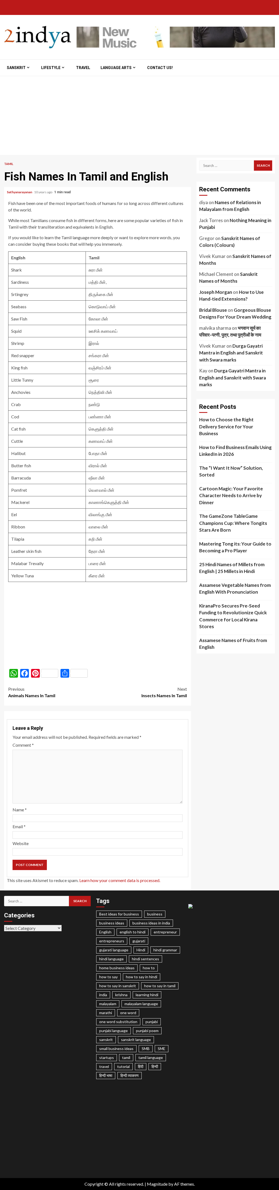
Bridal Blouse (213, 310)
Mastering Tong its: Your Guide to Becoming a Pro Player (235, 547)
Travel (83, 68)
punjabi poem (147, 1030)
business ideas (111, 923)
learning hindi (147, 994)
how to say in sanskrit (117, 985)
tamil (126, 1057)
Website (21, 843)
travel (104, 1066)
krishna (121, 994)
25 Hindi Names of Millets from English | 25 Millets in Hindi (232, 568)
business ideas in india (151, 923)
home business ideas (117, 967)
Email (19, 826)
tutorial (123, 1066)
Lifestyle (50, 68)
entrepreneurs (111, 941)
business (154, 914)
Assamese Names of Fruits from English (233, 643)
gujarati (138, 941)
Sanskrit (16, 68)
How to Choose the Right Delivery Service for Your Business (226, 426)
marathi (105, 1012)
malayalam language (141, 1003)
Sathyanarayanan (20, 192)
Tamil (8, 163)
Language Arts (116, 68)
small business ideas (116, 1048)
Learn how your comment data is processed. (119, 880)
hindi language (111, 959)
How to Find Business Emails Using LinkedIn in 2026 (235, 450)
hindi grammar (165, 950)
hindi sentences (145, 959)
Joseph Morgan (215, 292)
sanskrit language (136, 1039)
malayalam (107, 1003)
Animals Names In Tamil (31, 692)
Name (20, 809)
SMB (146, 1048)
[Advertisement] (139, 117)
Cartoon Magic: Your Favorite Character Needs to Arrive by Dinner (231, 495)
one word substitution (118, 1021)
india (103, 994)
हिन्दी (154, 1066)
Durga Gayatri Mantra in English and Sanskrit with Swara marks (231, 353)
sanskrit (106, 1039)
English (105, 932)
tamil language (150, 1057)
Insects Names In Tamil (164, 692)
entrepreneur (165, 932)
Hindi (141, 950)
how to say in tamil (159, 985)
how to (149, 967)
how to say (108, 976)
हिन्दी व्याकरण (129, 1075)
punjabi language (113, 1030)
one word (128, 1012)
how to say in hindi (141, 976)
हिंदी (140, 1066)
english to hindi (132, 932)
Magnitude (157, 1183)
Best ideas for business (119, 914)
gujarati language (113, 950)
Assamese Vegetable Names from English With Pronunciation (235, 588)
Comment (23, 744)
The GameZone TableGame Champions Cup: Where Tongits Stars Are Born (233, 523)
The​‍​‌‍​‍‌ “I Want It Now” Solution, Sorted (231, 471)
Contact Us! (160, 68)
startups (106, 1057)
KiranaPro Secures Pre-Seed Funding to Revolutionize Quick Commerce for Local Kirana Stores (233, 616)
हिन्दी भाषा (105, 1075)
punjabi (151, 1021)
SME (161, 1048)
